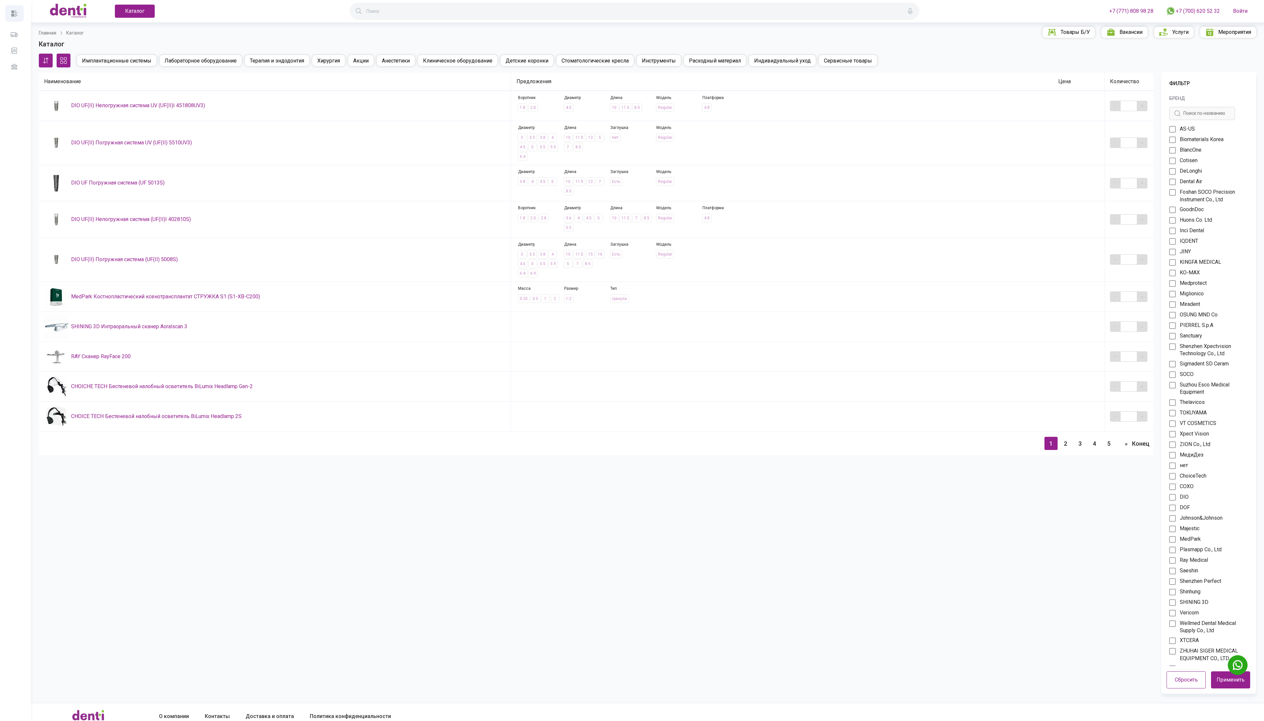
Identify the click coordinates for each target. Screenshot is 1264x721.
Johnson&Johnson (1201, 518)
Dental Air (1191, 181)
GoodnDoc (1192, 209)
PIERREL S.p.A (1196, 325)
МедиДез (1191, 455)
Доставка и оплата (270, 716)
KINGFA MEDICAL (1200, 262)
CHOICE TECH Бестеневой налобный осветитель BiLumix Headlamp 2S (156, 416)
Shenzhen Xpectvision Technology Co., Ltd (1205, 350)
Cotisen (1189, 160)
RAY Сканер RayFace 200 (101, 356)
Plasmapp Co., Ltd (1201, 549)
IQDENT (1189, 241)
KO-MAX (1190, 272)
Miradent (1190, 304)
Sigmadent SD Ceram (1204, 363)
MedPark (1190, 539)
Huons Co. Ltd (1196, 220)
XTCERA (1189, 640)
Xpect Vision (1194, 434)
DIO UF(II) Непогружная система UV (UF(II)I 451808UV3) (138, 105)
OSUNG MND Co (1199, 314)
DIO (1184, 497)
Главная (47, 33)
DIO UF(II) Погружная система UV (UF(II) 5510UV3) (131, 142)
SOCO (1187, 374)
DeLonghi (1191, 171)
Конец (1140, 443)
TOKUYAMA (1193, 413)
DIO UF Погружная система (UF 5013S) (118, 183)
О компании (174, 716)
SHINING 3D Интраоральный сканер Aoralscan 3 (129, 326)
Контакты (217, 716)
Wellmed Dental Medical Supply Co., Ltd (1208, 627)
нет (1184, 465)
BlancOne (1190, 150)
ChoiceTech (1193, 476)
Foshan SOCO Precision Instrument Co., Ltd (1207, 195)
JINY (1185, 251)
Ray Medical (1194, 560)
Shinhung (1190, 591)
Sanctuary (1191, 336)
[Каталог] (14, 13)
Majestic (1189, 528)
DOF (1185, 507)
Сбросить (1186, 680)
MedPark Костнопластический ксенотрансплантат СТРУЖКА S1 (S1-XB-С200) (165, 296)
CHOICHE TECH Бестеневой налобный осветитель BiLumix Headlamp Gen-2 (162, 386)
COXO (1187, 486)
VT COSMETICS (1198, 423)
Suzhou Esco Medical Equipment (1204, 388)
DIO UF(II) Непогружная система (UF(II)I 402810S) (131, 219)
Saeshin (1189, 570)
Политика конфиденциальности (350, 716)
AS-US (1187, 129)
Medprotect (1193, 283)
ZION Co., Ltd (1195, 444)
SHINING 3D (1194, 602)
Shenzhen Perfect (1200, 581)
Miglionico (1192, 293)
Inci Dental (1192, 230)
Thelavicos (1192, 402)
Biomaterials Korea (1202, 139)
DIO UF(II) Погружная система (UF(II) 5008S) (124, 259)
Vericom (1189, 612)
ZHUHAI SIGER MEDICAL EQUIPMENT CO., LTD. (1209, 654)
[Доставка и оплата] (14, 35)
